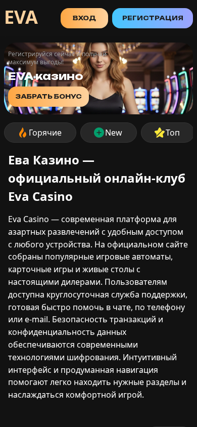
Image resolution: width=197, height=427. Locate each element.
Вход (84, 18)
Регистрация (152, 18)
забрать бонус (48, 96)
